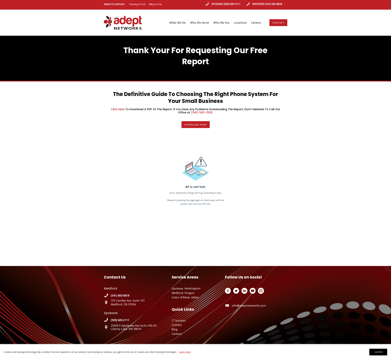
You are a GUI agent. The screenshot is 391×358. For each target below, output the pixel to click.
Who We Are (221, 22)
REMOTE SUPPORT (116, 4)
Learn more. (185, 352)
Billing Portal (155, 4)
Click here (117, 109)
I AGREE (378, 352)
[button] (278, 22)
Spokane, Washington (186, 288)
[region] (195, 351)
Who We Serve (199, 22)
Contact (177, 325)
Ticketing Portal (137, 4)
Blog (175, 329)
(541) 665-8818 (273, 4)
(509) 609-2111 (232, 4)
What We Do (177, 22)
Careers (256, 22)
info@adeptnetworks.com (249, 305)
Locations (240, 22)
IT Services (179, 320)
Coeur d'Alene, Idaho (185, 297)
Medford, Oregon (183, 293)
